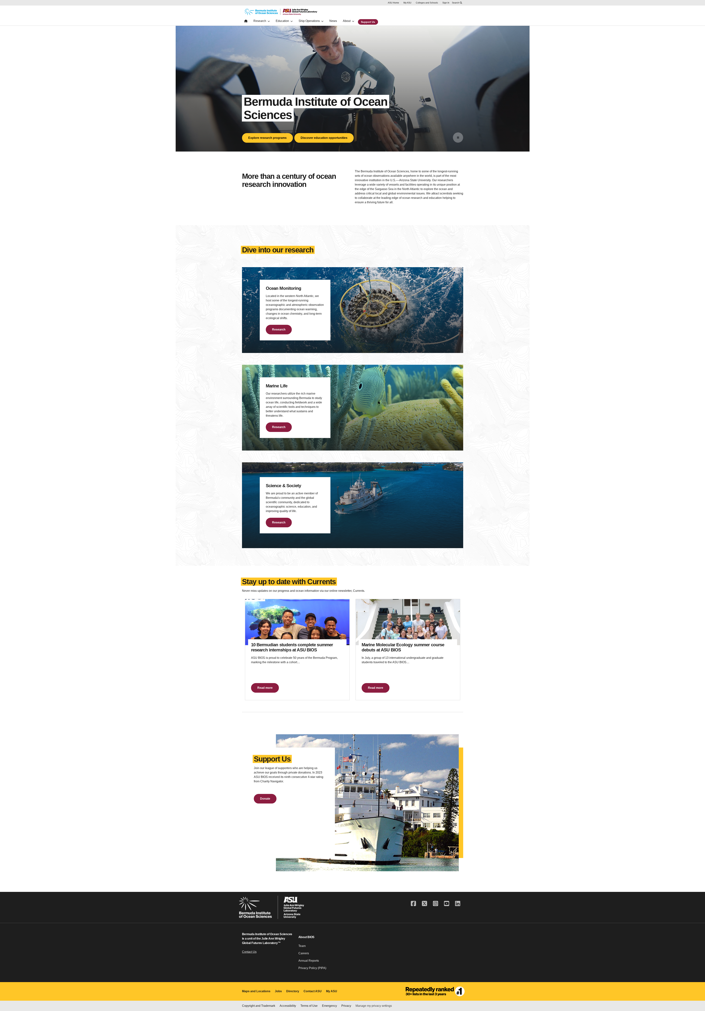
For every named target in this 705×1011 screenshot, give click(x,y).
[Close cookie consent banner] (697, 991)
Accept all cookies (377, 997)
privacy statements (118, 998)
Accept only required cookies (420, 997)
